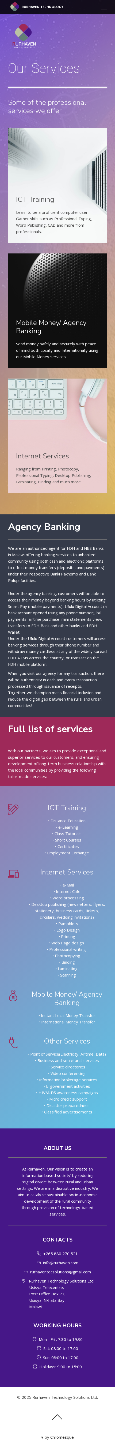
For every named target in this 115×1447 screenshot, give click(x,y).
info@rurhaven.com (60, 1262)
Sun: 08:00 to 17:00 (60, 1357)
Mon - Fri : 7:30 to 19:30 (61, 1339)
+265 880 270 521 (60, 1253)
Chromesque (62, 1437)
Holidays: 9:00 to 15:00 (60, 1366)
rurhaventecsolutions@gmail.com (60, 1271)
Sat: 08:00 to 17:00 (60, 1348)
